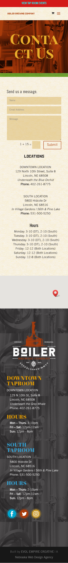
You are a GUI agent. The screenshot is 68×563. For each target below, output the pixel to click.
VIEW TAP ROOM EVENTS (34, 3)
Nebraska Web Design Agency (34, 557)
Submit (52, 145)
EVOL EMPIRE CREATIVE (37, 552)
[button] (56, 293)
